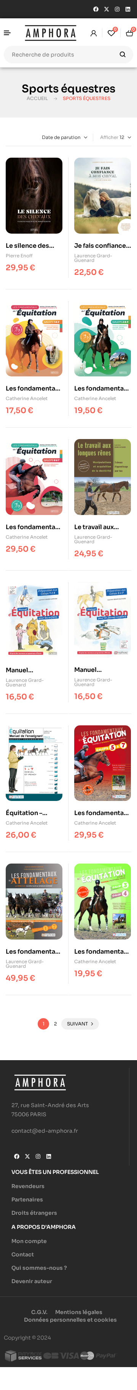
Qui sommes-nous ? (39, 1267)
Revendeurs (28, 1186)
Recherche (122, 54)
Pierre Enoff (19, 255)
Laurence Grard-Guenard (93, 258)
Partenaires (27, 1199)
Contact (22, 1254)
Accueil (37, 98)
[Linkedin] (128, 9)
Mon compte (29, 1241)
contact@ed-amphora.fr (44, 1130)
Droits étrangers (34, 1212)
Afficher (109, 137)
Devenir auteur (31, 1281)
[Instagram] (117, 9)
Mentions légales (78, 1312)
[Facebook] (96, 9)
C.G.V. (39, 1312)
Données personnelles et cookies (70, 1319)
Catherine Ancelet (27, 398)
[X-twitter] (106, 9)
